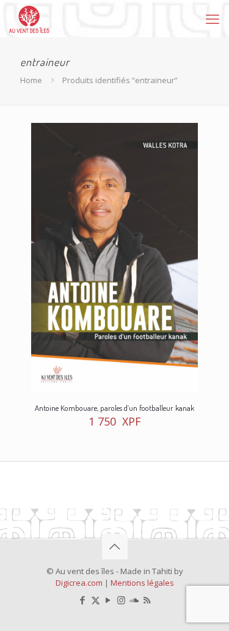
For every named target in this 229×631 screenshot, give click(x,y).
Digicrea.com (79, 582)
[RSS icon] (146, 600)
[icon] (134, 600)
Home (31, 80)
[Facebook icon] (82, 600)
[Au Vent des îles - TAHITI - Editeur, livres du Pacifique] (29, 18)
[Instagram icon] (121, 600)
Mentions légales (142, 582)
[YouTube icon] (108, 600)
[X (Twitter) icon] (95, 600)
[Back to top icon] (115, 546)
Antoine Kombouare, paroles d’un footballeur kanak (114, 408)
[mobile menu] (212, 18)
